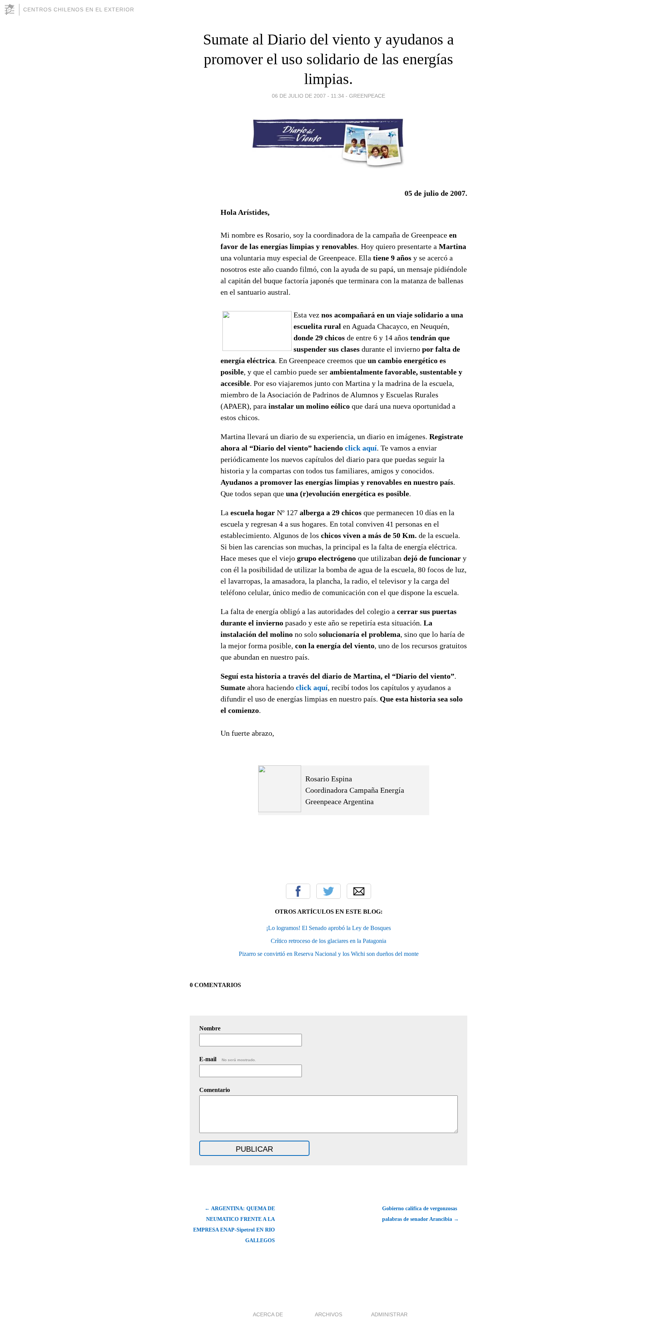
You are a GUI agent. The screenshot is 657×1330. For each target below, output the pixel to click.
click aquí (361, 448)
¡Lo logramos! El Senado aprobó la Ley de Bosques (328, 928)
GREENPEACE (367, 96)
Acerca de (268, 1314)
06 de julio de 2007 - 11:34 (308, 96)
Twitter (328, 891)
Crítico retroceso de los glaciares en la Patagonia (328, 941)
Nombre (210, 1028)
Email (359, 891)
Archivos (328, 1314)
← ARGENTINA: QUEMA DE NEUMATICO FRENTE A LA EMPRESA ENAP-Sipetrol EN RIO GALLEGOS (234, 1224)
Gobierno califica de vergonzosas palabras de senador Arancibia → (420, 1214)
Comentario (214, 1090)
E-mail (227, 1059)
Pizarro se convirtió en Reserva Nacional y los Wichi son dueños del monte (329, 954)
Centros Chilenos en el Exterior (78, 9)
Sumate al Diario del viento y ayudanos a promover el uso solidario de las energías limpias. (328, 59)
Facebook (298, 891)
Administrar (389, 1314)
